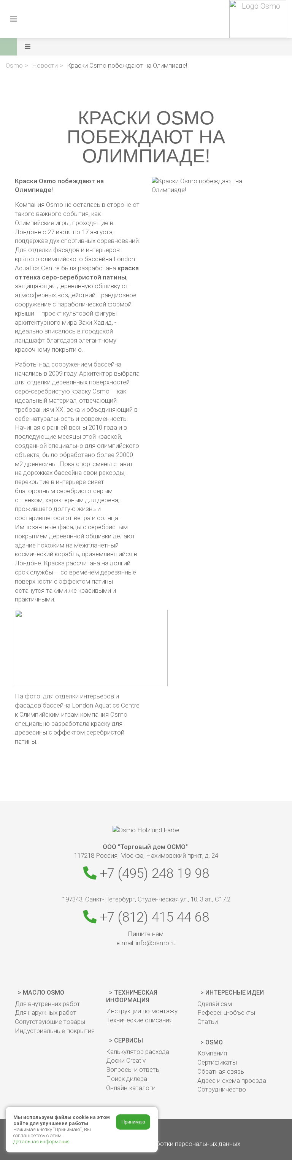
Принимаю (133, 1122)
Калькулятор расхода (137, 1051)
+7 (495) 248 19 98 (153, 873)
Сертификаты (217, 1062)
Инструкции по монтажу (142, 1011)
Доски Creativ (126, 1060)
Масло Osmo (43, 992)
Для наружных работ (45, 1012)
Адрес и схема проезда (231, 1080)
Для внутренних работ (47, 1004)
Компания (212, 1053)
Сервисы (128, 1040)
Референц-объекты (226, 1012)
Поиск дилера (126, 1078)
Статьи (207, 1021)
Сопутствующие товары (50, 1021)
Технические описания (139, 1020)
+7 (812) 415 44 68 (153, 917)
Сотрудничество (221, 1089)
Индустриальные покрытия (55, 1031)
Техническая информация (131, 996)
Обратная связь (220, 1071)
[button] (156, 47)
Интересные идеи (234, 992)
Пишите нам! (146, 934)
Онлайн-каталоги (131, 1088)
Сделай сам (214, 1004)
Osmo (214, 1042)
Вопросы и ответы (133, 1069)
